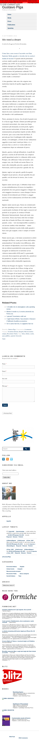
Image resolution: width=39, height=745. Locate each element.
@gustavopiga (20, 531)
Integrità (21, 331)
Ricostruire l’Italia (12, 334)
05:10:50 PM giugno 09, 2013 (14, 544)
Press (9, 21)
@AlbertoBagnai (11, 540)
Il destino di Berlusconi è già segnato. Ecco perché (16, 609)
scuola (32, 334)
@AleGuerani (21, 540)
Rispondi (9, 537)
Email (4, 371)
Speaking (10, 28)
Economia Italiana (13, 331)
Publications (11, 25)
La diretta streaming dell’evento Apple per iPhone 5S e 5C (18, 631)
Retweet (15, 537)
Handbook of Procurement (20, 704)
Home (9, 14)
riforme (28, 334)
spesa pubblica (6, 336)
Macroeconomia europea (13, 571)
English (22, 566)
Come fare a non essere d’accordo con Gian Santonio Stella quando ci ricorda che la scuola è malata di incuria (18, 56)
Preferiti (21, 537)
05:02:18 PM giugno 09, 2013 (17, 551)
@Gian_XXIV (29, 540)
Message (5, 386)
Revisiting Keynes (18, 692)
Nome (4, 364)
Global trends (10, 569)
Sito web (4, 378)
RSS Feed (12, 736)
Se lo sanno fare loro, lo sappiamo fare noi (19, 323)
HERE (25, 3)
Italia (23, 334)
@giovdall (11, 531)
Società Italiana (10, 576)
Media (9, 18)
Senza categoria (24, 573)
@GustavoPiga (6, 556)
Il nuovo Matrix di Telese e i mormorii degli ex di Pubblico (18, 641)
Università (18, 336)
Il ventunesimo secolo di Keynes (20, 718)
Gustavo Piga (12, 7)
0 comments (28, 329)
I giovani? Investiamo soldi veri (16, 316)
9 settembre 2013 (9, 36)
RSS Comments (23, 738)
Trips (19, 576)
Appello (8, 521)
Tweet (3, 339)
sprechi (13, 336)
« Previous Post (7, 413)
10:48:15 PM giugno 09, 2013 (16, 535)
